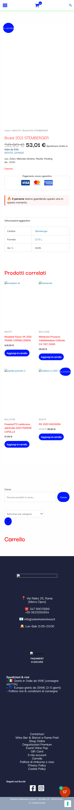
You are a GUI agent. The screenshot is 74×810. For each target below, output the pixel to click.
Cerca (7, 489)
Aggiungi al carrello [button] (17, 353)
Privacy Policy (37, 765)
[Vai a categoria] (8, 521)
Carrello (37, 758)
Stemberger (41, 231)
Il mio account (37, 754)
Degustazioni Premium (37, 744)
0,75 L (38, 239)
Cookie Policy (37, 768)
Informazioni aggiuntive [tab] (17, 220)
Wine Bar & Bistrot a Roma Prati (37, 737)
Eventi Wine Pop (37, 747)
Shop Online (37, 740)
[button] (70, 5)
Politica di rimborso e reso (37, 761)
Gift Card (37, 751)
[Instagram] (41, 788)
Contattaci (37, 733)
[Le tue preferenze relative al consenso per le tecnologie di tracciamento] (67, 803)
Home (7, 130)
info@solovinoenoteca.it (39, 618)
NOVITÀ (16, 130)
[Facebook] (32, 788)
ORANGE (19, 152)
